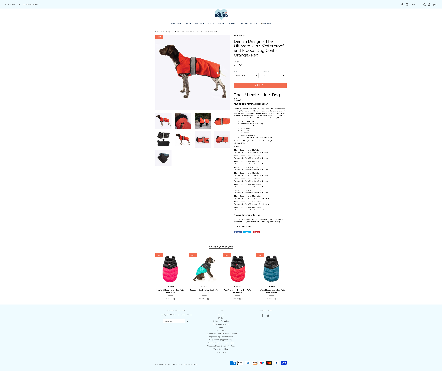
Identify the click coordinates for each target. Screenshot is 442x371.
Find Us (221, 315)
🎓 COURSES (266, 23)
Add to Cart (260, 85)
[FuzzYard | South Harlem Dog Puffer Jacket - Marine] (271, 268)
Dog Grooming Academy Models (221, 337)
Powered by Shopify (173, 364)
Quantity (265, 71)
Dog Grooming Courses (29, 5)
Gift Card (221, 318)
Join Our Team (220, 330)
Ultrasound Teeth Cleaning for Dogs (221, 346)
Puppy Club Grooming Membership (221, 343)
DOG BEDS (232, 23)
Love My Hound (160, 364)
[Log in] (428, 4)
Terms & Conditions (221, 349)
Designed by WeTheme (189, 364)
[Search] (424, 4)
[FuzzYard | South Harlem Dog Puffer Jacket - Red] (238, 268)
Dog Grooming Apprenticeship (221, 340)
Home (157, 32)
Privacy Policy (221, 352)
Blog (221, 327)
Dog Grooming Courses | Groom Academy (221, 333)
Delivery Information (221, 321)
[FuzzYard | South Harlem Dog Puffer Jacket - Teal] (204, 268)
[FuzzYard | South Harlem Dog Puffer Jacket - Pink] (170, 268)
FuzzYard (170, 287)
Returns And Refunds (221, 324)
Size (235, 71)
